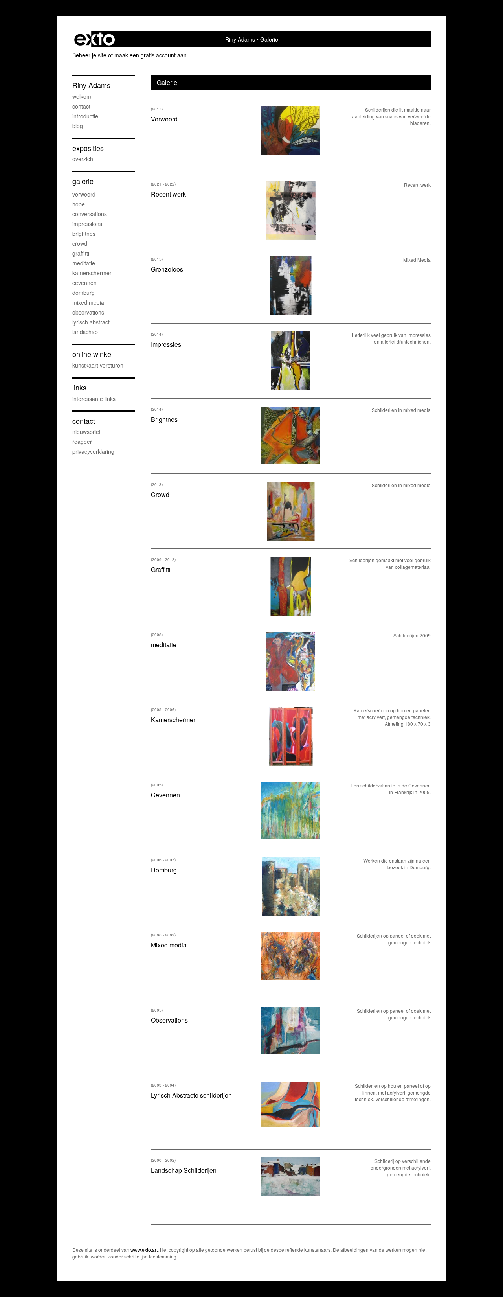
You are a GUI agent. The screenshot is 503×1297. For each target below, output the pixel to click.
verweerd (83, 194)
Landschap (85, 332)
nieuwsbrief (86, 432)
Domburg (83, 292)
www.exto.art (144, 1249)
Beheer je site (89, 55)
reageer (82, 441)
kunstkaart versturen (97, 365)
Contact (81, 106)
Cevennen (84, 283)
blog (77, 126)
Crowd (79, 243)
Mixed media (88, 302)
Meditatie (83, 263)
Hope (78, 204)
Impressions (87, 224)
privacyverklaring (93, 451)
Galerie (83, 181)
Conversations (89, 214)
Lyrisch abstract (91, 322)
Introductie (85, 116)
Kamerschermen (92, 273)
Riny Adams (240, 39)
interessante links (94, 399)
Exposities (88, 148)
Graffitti (80, 253)
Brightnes (83, 233)
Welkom (81, 96)
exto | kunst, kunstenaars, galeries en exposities (94, 39)
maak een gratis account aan (150, 55)
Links (79, 387)
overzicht (83, 159)
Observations (88, 312)
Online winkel (92, 354)
